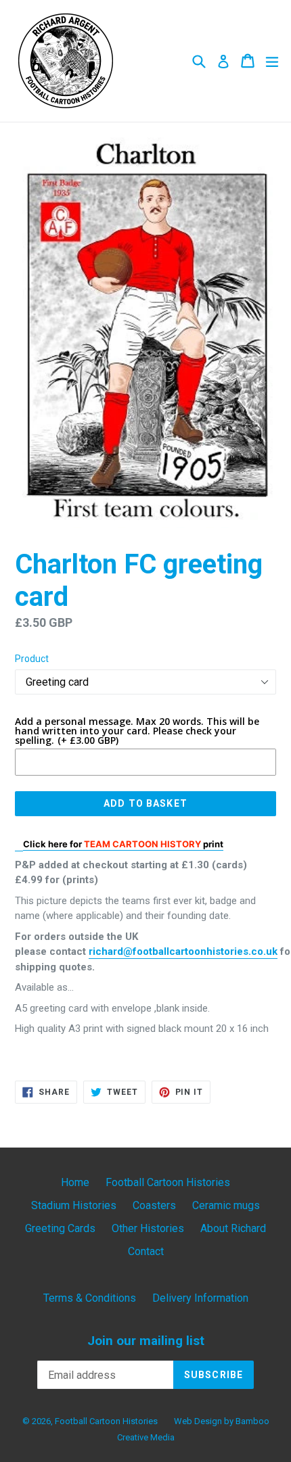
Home (75, 1182)
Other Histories (148, 1228)
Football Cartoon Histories (168, 1182)
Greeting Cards (60, 1228)
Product (32, 658)
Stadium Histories (73, 1205)
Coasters (154, 1205)
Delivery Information (200, 1298)
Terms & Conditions (89, 1298)
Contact (146, 1251)
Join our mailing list (145, 1341)
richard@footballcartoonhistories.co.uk (183, 951)
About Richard (233, 1228)
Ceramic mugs (226, 1205)
